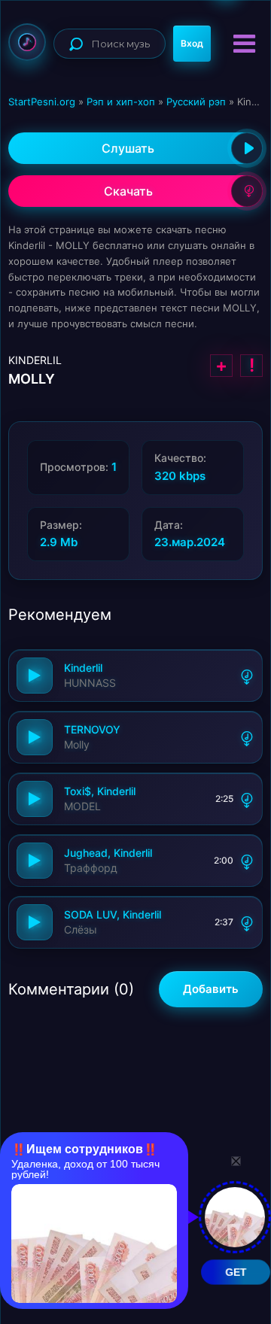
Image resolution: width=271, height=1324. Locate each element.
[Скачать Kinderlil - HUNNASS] (246, 675)
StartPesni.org (41, 102)
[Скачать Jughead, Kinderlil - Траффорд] (246, 861)
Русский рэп (196, 102)
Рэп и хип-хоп (121, 102)
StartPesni (27, 42)
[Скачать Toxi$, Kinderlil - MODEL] (246, 799)
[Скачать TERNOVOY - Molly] (246, 737)
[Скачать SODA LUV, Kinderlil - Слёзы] (246, 922)
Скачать (128, 191)
